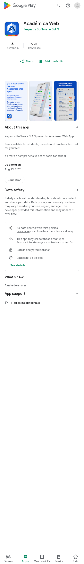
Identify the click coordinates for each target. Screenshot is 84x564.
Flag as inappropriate (22, 302)
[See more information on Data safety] (77, 190)
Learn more (23, 231)
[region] (42, 45)
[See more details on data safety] (18, 265)
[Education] (14, 180)
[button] (18, 48)
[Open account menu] (77, 5)
